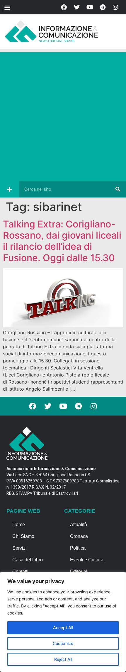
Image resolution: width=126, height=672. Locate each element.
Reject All (63, 659)
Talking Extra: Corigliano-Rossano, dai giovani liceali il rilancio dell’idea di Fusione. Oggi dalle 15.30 (62, 241)
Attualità (78, 524)
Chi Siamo (23, 536)
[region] (63, 622)
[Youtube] (90, 7)
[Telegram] (102, 7)
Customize (63, 643)
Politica (78, 548)
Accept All (63, 627)
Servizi (19, 548)
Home (18, 524)
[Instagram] (115, 7)
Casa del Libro (27, 559)
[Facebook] (64, 7)
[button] (7, 7)
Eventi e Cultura (86, 559)
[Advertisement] (63, 115)
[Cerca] (118, 189)
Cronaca (79, 536)
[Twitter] (77, 7)
